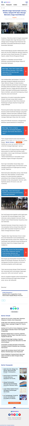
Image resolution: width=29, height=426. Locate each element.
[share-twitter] (13, 309)
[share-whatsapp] (16, 309)
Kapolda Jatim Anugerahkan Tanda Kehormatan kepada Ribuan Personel (12, 294)
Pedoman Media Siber (16, 417)
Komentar (15, 311)
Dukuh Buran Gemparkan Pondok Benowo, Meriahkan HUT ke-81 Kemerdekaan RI (10, 377)
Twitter (17, 416)
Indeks (15, 4)
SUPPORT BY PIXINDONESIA (7, 425)
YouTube (20, 416)
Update (19, 142)
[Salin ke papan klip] (18, 309)
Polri (3, 300)
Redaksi (9, 417)
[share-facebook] (11, 309)
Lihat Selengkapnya (14, 402)
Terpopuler (9, 4)
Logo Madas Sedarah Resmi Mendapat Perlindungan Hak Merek (11, 390)
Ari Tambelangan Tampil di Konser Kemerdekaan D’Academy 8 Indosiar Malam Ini (11, 397)
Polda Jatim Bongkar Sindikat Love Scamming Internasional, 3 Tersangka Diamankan (12, 192)
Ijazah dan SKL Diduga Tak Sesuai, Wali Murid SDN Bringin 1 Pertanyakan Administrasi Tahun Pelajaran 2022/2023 (11, 370)
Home (2, 4)
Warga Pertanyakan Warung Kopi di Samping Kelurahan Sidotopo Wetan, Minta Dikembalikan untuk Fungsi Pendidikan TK (11, 384)
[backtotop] (14, 408)
